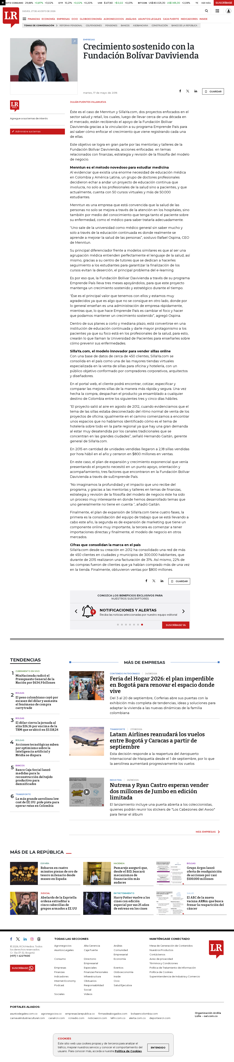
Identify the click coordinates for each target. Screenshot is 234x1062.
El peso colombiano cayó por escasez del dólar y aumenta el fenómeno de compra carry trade (37, 703)
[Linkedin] (196, 91)
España (45, 863)
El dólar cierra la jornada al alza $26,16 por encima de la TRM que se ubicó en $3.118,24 (37, 726)
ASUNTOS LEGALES (149, 19)
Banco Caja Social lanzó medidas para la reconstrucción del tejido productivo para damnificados (34, 777)
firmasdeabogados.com (112, 1013)
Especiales (90, 967)
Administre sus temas (27, 131)
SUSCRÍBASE (224, 2)
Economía (120, 958)
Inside (117, 976)
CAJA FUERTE (171, 19)
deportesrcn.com (159, 1018)
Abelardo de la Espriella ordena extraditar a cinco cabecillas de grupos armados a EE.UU (59, 903)
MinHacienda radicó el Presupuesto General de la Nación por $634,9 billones (35, 679)
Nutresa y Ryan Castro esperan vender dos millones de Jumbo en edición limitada (159, 791)
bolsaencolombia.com (144, 1013)
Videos (88, 994)
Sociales (59, 994)
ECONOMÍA (48, 19)
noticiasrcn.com (97, 1018)
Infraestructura (92, 976)
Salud (190, 893)
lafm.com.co (118, 1018)
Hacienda (119, 863)
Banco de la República (184, 25)
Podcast (59, 985)
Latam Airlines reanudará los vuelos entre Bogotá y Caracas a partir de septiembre (157, 740)
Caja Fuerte (91, 950)
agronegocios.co (51, 1013)
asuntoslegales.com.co (23, 1013)
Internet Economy (65, 980)
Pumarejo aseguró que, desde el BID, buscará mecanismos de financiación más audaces (131, 875)
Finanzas (59, 972)
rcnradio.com (76, 1018)
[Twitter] (187, 91)
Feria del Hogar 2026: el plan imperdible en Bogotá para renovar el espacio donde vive (162, 684)
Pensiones (111, 25)
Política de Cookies (128, 1051)
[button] (75, 611)
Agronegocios (62, 945)
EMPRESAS (63, 19)
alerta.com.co (137, 1018)
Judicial (45, 893)
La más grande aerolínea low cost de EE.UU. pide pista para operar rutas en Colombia (37, 802)
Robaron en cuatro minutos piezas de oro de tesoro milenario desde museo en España (59, 873)
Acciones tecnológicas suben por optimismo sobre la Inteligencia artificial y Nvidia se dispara (37, 750)
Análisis (118, 945)
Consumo (60, 958)
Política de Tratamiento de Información (173, 967)
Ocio (117, 980)
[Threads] (40, 939)
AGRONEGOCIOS (114, 19)
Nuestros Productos (161, 950)
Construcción (160, 25)
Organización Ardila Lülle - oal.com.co (208, 1014)
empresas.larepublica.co (80, 1013)
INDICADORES (189, 19)
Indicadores (61, 976)
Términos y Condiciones (164, 963)
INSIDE (203, 19)
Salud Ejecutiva (123, 985)
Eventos (118, 967)
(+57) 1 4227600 (20, 955)
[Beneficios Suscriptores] (217, 11)
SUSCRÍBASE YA (176, 625)
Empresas (60, 967)
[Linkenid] (27, 939)
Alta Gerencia (92, 945)
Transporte (23, 794)
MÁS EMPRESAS (206, 831)
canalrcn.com (56, 1018)
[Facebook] (180, 91)
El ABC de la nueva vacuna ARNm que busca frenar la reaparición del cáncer (205, 903)
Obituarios (90, 980)
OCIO (74, 19)
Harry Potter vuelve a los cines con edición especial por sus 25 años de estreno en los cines (132, 903)
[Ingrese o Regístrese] (228, 11)
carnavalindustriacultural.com (27, 1018)
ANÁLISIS (131, 19)
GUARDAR (215, 91)
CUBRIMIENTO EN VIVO (28, 671)
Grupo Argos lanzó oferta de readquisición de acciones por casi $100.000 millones (204, 873)
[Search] (206, 11)
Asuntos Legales (63, 950)
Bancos (125, 25)
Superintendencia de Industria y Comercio (175, 976)
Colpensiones (94, 25)
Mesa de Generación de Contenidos (171, 945)
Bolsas (20, 693)
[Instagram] (33, 939)
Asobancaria (140, 25)
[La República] (11, 17)
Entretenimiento (124, 893)
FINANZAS (34, 19)
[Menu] (25, 18)
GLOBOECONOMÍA (91, 19)
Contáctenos (157, 954)
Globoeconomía (123, 972)
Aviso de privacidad (161, 958)
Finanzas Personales (96, 972)
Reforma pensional (71, 25)
